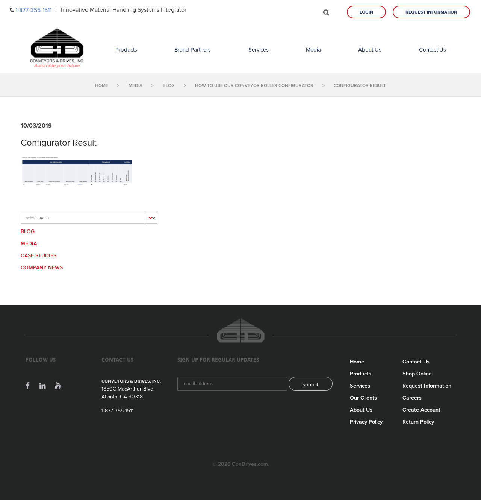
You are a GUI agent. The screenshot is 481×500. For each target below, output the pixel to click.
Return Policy (418, 422)
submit (310, 384)
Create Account (421, 410)
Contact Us (432, 49)
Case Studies (38, 255)
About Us (369, 49)
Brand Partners (192, 49)
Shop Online (417, 374)
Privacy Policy (366, 422)
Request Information (431, 12)
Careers (412, 398)
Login (366, 12)
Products (126, 49)
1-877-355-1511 (33, 10)
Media (313, 49)
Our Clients (363, 398)
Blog (28, 231)
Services (258, 49)
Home (357, 362)
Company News (42, 267)
